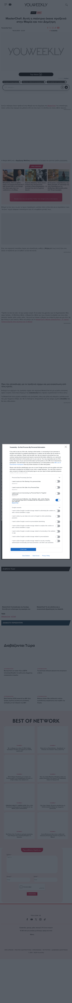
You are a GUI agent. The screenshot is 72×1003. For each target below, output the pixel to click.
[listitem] (36, 477)
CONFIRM (23, 549)
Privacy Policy (46, 555)
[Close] (66, 447)
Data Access (36, 555)
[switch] (57, 481)
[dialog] (36, 501)
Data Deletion (26, 555)
